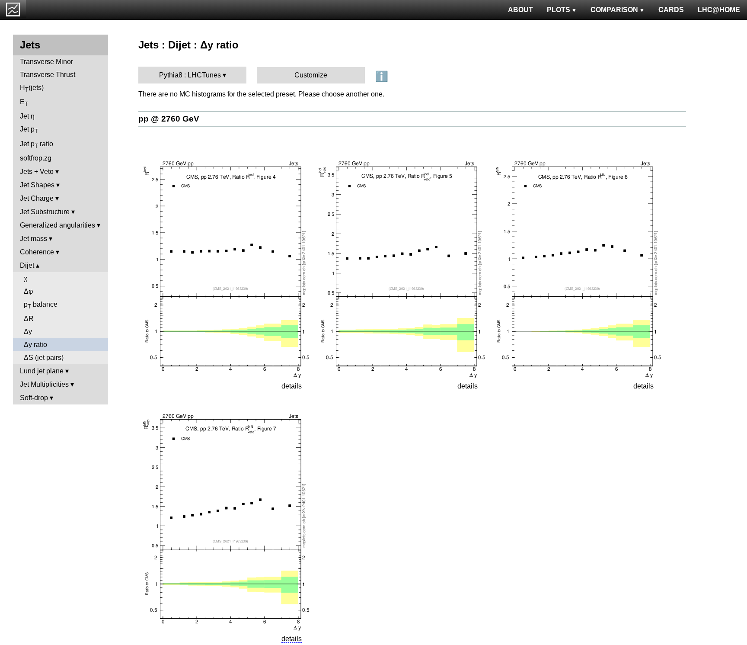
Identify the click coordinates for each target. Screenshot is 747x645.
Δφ (28, 291)
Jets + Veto (37, 171)
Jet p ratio (36, 144)
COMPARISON (614, 9)
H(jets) (32, 88)
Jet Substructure (45, 211)
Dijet (27, 265)
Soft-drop (34, 397)
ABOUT (520, 9)
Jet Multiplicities (44, 384)
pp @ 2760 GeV (168, 118)
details (291, 386)
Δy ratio (35, 344)
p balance (40, 305)
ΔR (29, 318)
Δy (28, 331)
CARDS (671, 9)
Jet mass (33, 238)
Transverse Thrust (47, 74)
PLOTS (558, 9)
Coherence (37, 252)
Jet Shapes (37, 185)
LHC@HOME (719, 9)
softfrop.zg (35, 158)
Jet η (27, 116)
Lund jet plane (42, 371)
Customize (310, 75)
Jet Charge (37, 198)
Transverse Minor (46, 61)
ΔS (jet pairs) (44, 357)
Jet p (29, 130)
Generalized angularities (57, 225)
